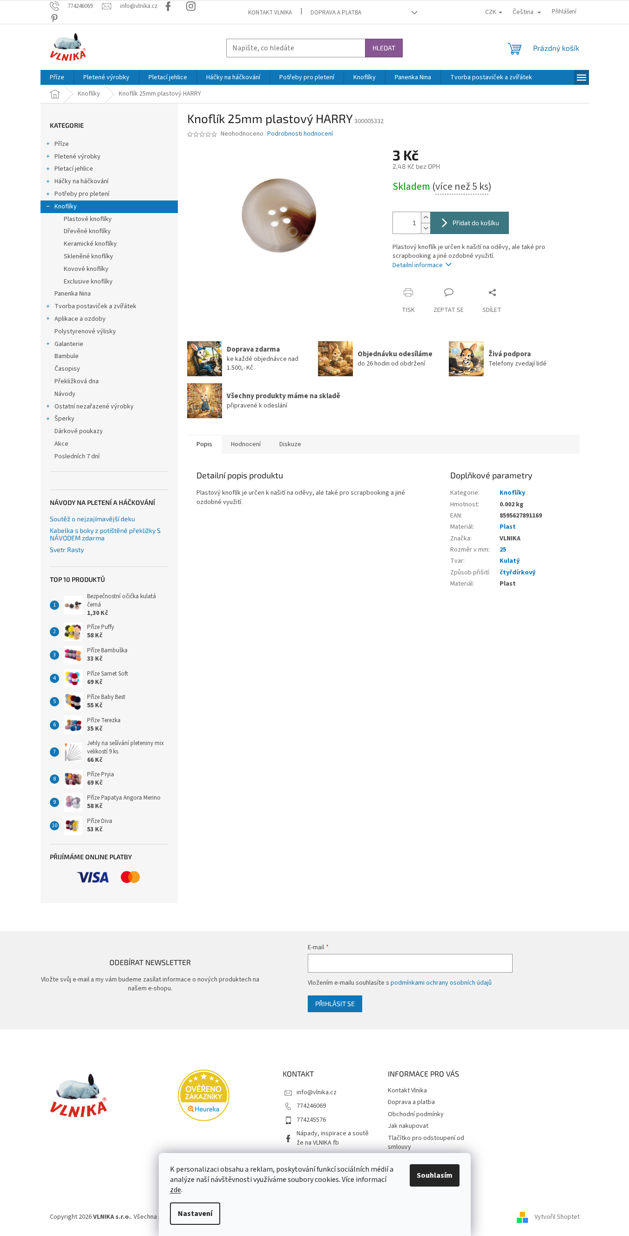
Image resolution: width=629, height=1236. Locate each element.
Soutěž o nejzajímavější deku (92, 518)
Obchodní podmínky (416, 1114)
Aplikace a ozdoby (80, 319)
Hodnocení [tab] (246, 444)
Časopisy (67, 368)
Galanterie (68, 344)
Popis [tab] (204, 444)
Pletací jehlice (73, 168)
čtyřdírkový (517, 572)
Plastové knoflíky (88, 219)
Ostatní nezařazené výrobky (94, 406)
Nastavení (195, 1213)
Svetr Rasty (67, 549)
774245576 (311, 1120)
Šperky (64, 418)
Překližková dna (76, 381)
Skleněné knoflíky (88, 256)
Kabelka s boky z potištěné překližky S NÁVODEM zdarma (105, 534)
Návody (64, 394)
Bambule (66, 356)
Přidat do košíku (476, 223)
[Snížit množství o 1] (425, 228)
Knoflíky (65, 206)
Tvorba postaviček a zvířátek (95, 306)
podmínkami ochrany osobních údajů (441, 982)
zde (175, 1190)
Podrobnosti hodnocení (300, 134)
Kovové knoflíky (86, 269)
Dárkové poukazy (78, 431)
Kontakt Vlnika (270, 12)
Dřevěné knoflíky (87, 231)
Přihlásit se (335, 1004)
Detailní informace (417, 265)
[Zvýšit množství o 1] (425, 217)
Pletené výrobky (77, 156)
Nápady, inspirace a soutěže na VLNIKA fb (333, 1138)
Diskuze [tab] (290, 444)
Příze (61, 144)
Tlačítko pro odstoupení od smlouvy (426, 1142)
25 (503, 549)
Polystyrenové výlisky (85, 331)
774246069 (311, 1106)
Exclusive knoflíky (88, 281)
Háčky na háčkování (81, 181)
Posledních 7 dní (77, 456)
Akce (61, 444)
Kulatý (510, 561)
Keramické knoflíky (90, 244)
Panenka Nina (72, 293)
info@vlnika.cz (317, 1092)
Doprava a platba (336, 12)
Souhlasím (435, 1175)
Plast (508, 527)
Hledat (383, 48)
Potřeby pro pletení (81, 194)
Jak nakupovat (408, 1126)
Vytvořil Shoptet (557, 1217)
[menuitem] (57, 77)
